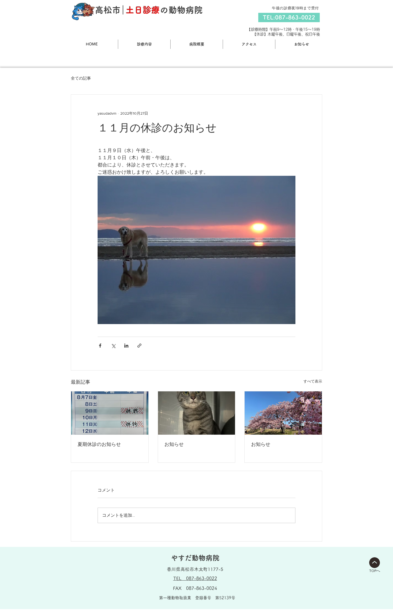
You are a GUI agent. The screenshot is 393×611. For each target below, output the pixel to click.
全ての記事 (81, 78)
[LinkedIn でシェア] (126, 345)
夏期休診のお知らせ (99, 444)
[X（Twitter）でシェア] (113, 345)
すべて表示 (312, 381)
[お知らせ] (196, 413)
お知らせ (174, 444)
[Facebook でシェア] (100, 345)
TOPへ (374, 571)
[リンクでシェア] (139, 345)
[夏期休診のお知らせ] (109, 413)
